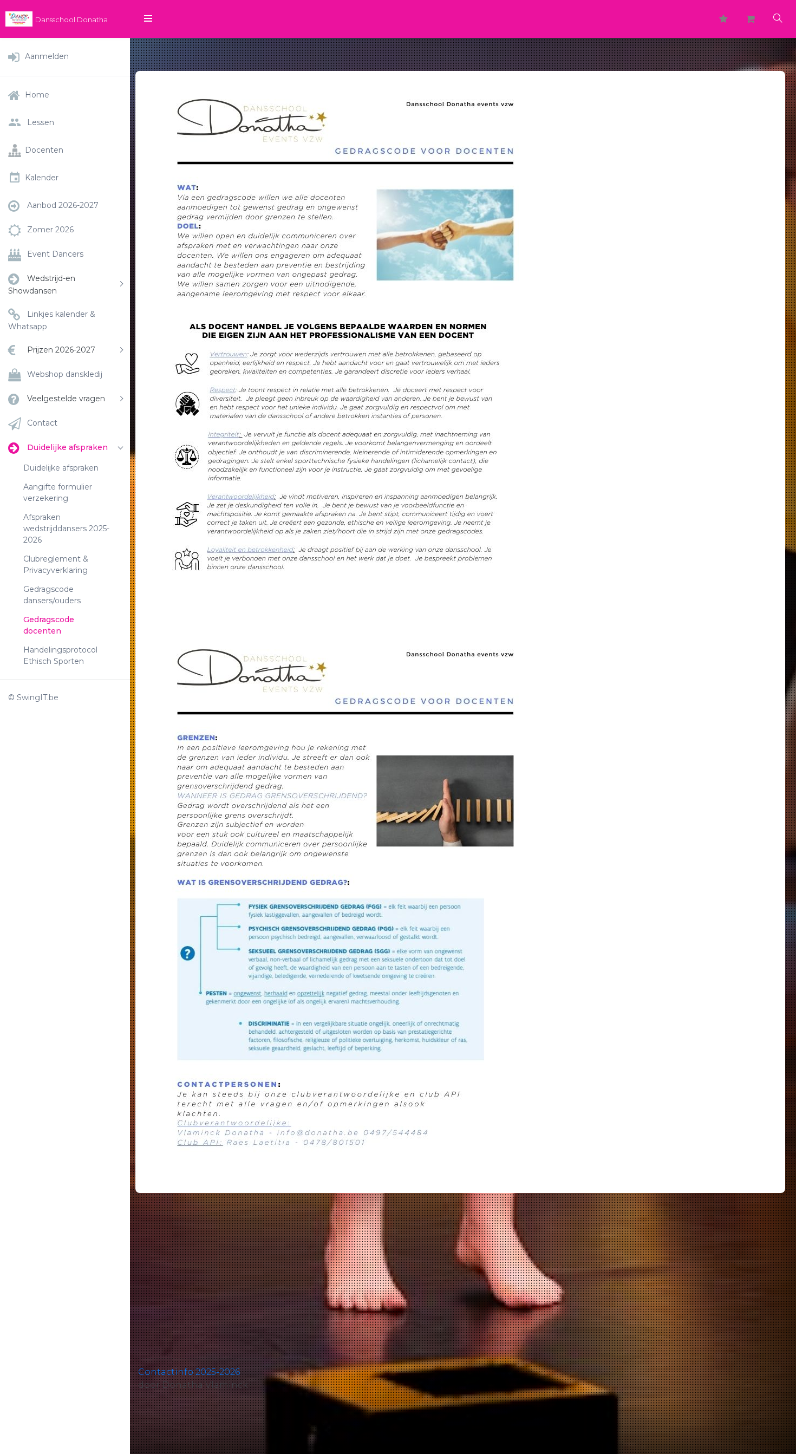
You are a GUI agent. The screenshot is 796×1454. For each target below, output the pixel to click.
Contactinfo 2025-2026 (189, 1372)
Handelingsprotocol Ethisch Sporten (60, 655)
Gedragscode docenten (48, 625)
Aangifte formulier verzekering (57, 492)
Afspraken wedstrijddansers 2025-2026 (66, 528)
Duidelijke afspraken (61, 468)
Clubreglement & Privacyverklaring (55, 564)
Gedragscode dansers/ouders (52, 594)
